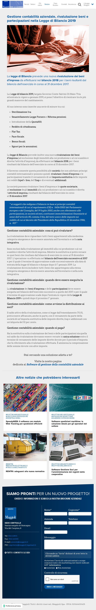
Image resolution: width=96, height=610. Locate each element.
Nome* (48, 510)
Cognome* (74, 510)
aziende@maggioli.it (19, 542)
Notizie (47, 4)
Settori (33, 4)
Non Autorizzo (64, 568)
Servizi (26, 4)
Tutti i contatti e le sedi (18, 552)
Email (47, 528)
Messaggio (50, 537)
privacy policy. (52, 556)
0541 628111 (12, 536)
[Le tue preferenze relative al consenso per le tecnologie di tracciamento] (12, 606)
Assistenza (72, 4)
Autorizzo (50, 568)
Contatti (64, 4)
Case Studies (55, 4)
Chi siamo (40, 4)
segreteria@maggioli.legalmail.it (22, 545)
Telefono (73, 519)
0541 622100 (13, 539)
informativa (55, 565)
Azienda (48, 519)
